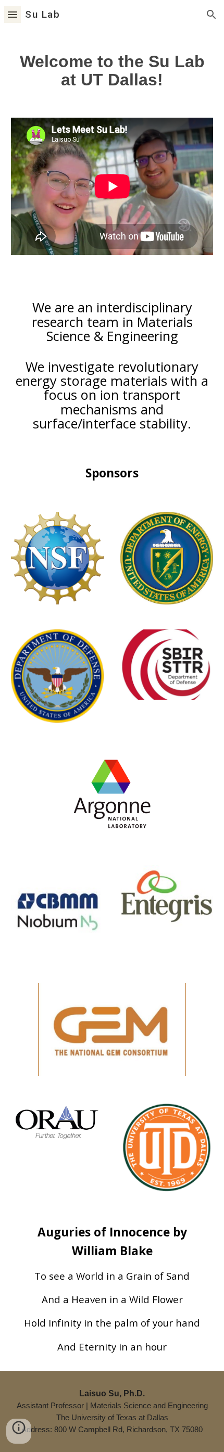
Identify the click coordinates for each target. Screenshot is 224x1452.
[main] (112, 67)
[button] (12, 14)
